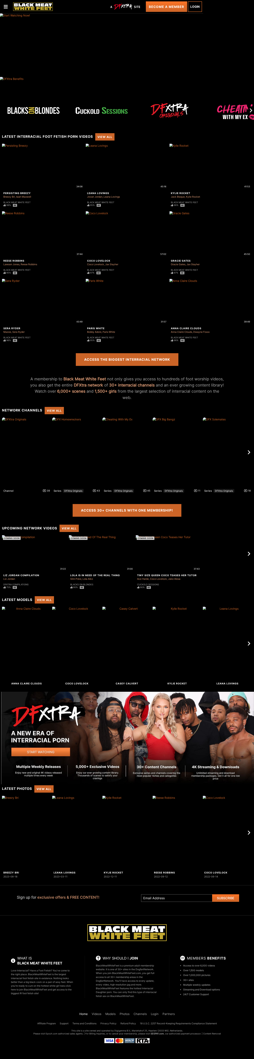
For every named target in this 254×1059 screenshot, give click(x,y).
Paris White (96, 328)
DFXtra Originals (73, 490)
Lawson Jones (11, 264)
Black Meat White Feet (17, 202)
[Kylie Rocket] (177, 643)
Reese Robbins (13, 260)
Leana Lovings (98, 193)
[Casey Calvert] (127, 643)
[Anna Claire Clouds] (26, 643)
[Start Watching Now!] (101, 45)
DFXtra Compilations (16, 584)
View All (104, 137)
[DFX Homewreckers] (76, 452)
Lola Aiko (88, 578)
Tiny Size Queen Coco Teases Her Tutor (167, 575)
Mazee (7, 331)
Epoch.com (52, 1033)
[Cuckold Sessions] (101, 110)
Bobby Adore (94, 331)
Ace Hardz (143, 578)
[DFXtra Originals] (169, 110)
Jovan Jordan (94, 196)
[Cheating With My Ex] (127, 452)
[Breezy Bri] (26, 833)
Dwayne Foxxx (201, 331)
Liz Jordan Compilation (21, 575)
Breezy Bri (9, 196)
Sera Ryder (11, 328)
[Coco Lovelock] (76, 643)
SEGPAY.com (157, 1033)
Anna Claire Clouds (186, 328)
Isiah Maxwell (23, 196)
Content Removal (212, 1033)
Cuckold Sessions (148, 584)
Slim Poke (75, 578)
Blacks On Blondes (81, 584)
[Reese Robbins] (177, 833)
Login (195, 7)
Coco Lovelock (98, 260)
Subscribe (225, 898)
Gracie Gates (181, 260)
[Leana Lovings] (227, 643)
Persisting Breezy (17, 193)
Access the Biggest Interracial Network (127, 360)
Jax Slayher (111, 264)
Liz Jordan (9, 578)
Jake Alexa (174, 578)
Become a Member (166, 7)
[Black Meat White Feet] (33, 6)
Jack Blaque (178, 196)
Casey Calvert (127, 683)
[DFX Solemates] (227, 452)
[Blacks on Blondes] (33, 110)
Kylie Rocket (180, 193)
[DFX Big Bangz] (177, 452)
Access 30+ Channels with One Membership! (127, 510)
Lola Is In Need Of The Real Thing (95, 575)
